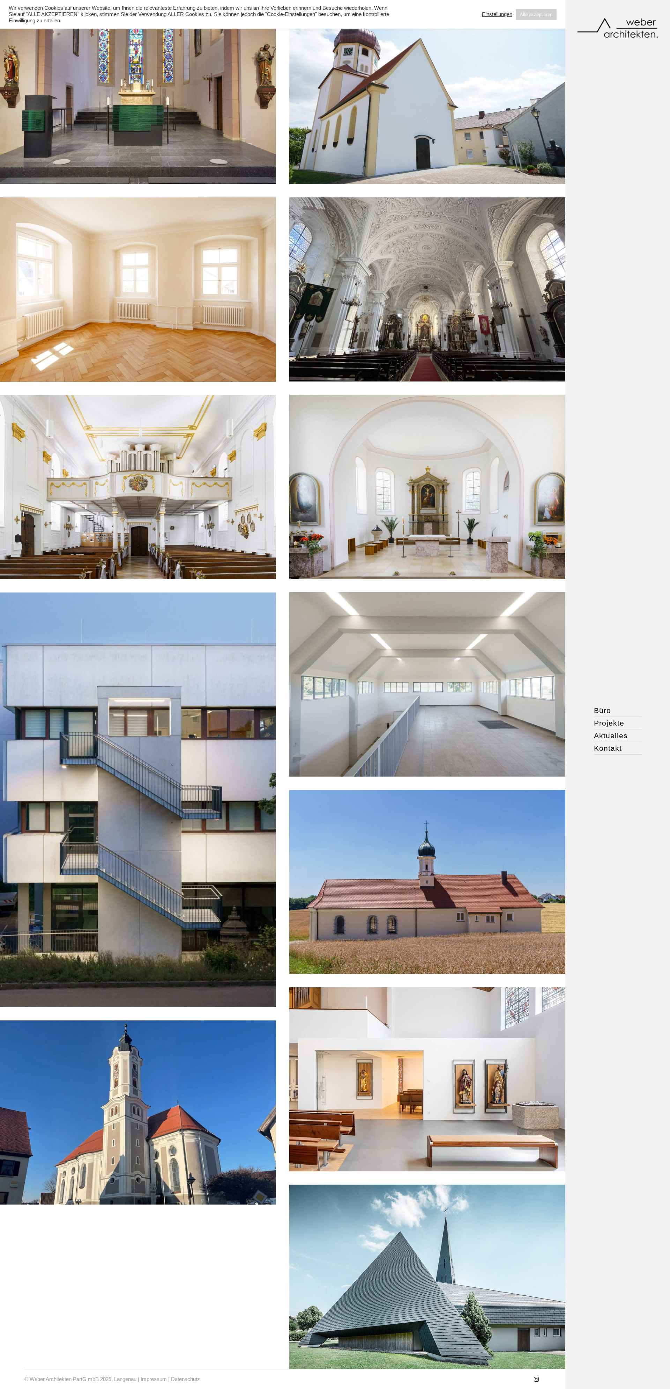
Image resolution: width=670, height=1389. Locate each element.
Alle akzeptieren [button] (536, 14)
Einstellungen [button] (497, 14)
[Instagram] (536, 1379)
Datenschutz (185, 1379)
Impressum (154, 1379)
